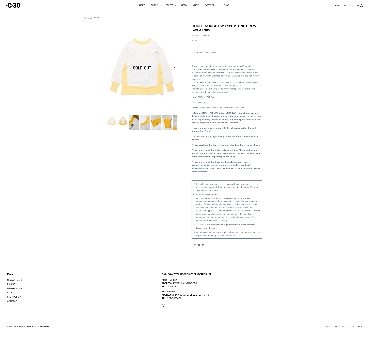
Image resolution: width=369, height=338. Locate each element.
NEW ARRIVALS (14, 280)
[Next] (174, 68)
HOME (142, 5)
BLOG (226, 5)
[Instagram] (163, 305)
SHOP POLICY (14, 297)
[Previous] (110, 68)
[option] (142, 68)
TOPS (96, 18)
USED (184, 5)
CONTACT (12, 301)
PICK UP (11, 284)
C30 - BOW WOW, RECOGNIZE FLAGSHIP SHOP (31, 326)
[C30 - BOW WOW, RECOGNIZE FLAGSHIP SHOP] (13, 5)
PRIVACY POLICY (355, 326)
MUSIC (196, 5)
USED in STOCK (202, 35)
